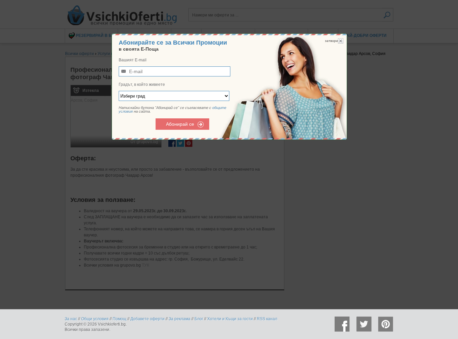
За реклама (179, 319)
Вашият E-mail (133, 60)
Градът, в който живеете (142, 84)
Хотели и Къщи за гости (230, 319)
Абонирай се (180, 124)
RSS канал (267, 319)
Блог (198, 319)
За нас (71, 319)
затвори (331, 41)
